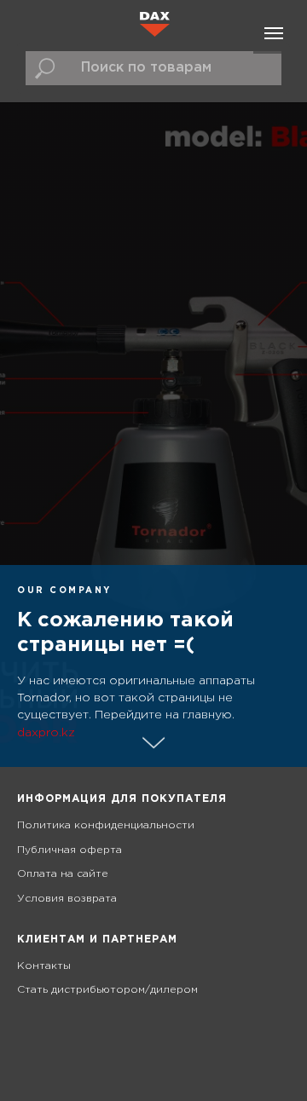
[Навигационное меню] (273, 33)
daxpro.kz (46, 733)
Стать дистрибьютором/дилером (107, 989)
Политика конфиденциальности (105, 825)
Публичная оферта (69, 850)
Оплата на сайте (62, 874)
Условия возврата (67, 898)
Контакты (44, 966)
